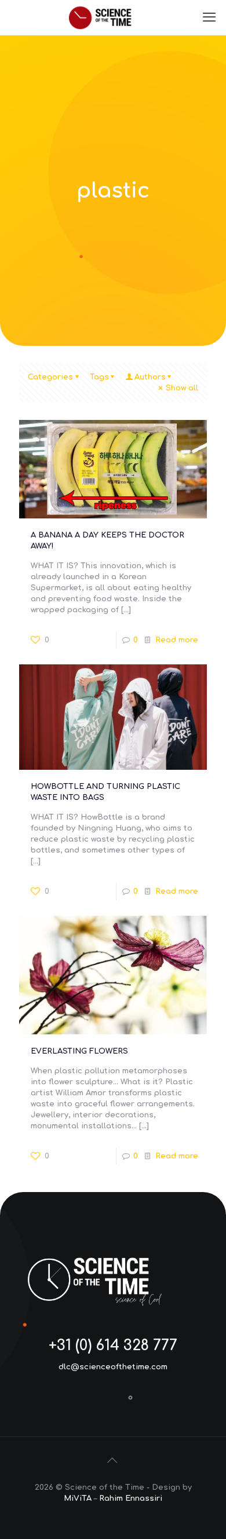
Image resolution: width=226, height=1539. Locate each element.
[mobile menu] (210, 17)
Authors (150, 377)
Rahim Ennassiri (130, 1498)
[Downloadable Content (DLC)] (113, 17)
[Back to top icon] (113, 1461)
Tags (99, 377)
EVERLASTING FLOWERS (79, 1051)
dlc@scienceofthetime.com (113, 1367)
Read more (176, 640)
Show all (182, 388)
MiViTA (78, 1498)
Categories (50, 377)
